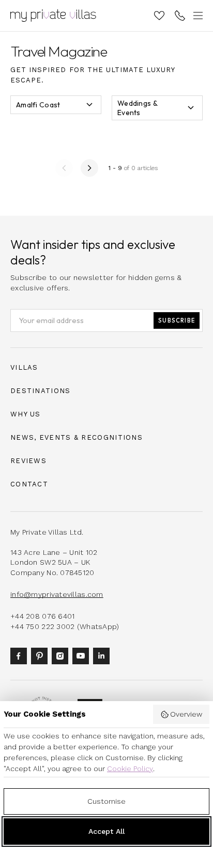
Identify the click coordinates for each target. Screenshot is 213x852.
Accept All (106, 831)
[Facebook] (20, 655)
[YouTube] (82, 655)
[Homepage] (53, 15)
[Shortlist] (159, 15)
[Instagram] (62, 655)
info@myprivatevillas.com (56, 594)
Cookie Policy (130, 768)
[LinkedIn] (103, 655)
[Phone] (180, 15)
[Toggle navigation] (196, 15)
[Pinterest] (41, 655)
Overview (186, 714)
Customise (106, 801)
